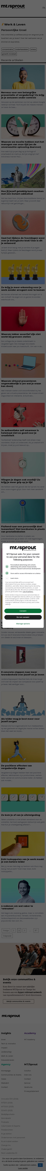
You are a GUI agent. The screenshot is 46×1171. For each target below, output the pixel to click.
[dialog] (23, 585)
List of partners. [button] (28, 592)
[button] (23, 578)
